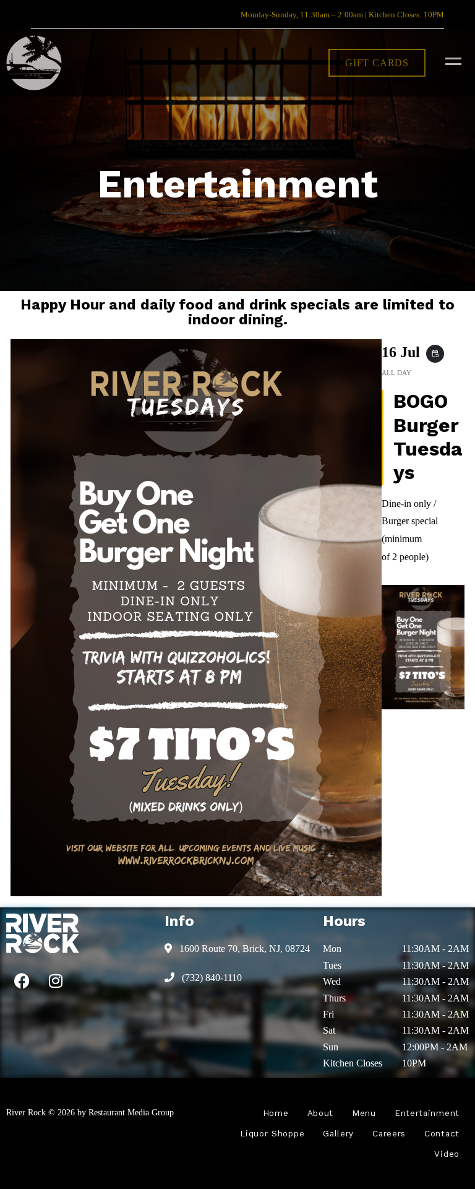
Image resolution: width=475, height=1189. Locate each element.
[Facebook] (21, 981)
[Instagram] (55, 981)
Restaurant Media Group (131, 1112)
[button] (377, 63)
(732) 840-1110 (210, 977)
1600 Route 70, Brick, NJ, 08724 (243, 948)
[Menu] (450, 60)
